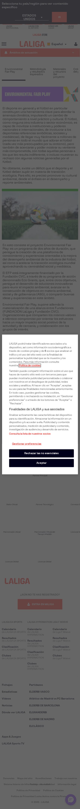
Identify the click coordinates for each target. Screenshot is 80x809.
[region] (40, 404)
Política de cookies (30, 365)
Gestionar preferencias (26, 443)
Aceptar (41, 462)
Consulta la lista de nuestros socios (30, 433)
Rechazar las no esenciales (41, 453)
